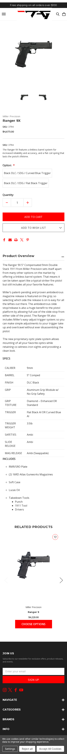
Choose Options (34, 624)
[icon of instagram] (5, 690)
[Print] (16, 240)
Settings (10, 749)
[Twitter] (21, 240)
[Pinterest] (27, 240)
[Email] (10, 240)
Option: (7, 165)
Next (61, 580)
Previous (6, 580)
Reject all (27, 749)
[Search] (58, 14)
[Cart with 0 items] (64, 14)
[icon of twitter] (10, 690)
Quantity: (8, 195)
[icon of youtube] (21, 690)
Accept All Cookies (50, 749)
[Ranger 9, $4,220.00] (33, 567)
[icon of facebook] (16, 690)
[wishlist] (55, 537)
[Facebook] (4, 240)
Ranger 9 (33, 612)
